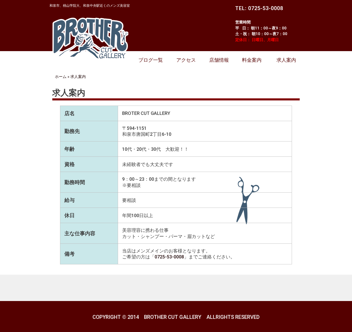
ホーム (60, 76)
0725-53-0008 (169, 256)
